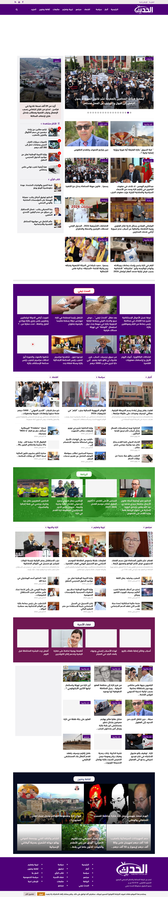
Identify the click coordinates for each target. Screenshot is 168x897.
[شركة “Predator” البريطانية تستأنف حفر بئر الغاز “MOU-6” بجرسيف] (53, 430)
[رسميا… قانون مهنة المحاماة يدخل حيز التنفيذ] (86, 170)
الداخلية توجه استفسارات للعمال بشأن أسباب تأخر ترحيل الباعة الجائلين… (125, 430)
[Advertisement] (84, 34)
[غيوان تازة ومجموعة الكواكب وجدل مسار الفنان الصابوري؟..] (50, 804)
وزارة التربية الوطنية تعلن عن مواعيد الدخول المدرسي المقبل (34, 157)
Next (70, 84)
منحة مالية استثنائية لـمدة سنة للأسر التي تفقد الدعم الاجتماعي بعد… (125, 606)
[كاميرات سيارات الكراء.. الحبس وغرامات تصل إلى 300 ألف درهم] (54, 144)
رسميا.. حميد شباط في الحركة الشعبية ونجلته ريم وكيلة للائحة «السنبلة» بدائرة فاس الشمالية (86, 268)
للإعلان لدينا (143, 1)
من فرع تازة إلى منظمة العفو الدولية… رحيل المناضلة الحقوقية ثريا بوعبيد (108, 688)
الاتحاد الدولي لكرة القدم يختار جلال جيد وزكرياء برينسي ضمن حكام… (126, 444)
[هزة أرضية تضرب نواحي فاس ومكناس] (54, 169)
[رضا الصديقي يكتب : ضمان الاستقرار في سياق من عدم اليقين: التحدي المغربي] (57, 212)
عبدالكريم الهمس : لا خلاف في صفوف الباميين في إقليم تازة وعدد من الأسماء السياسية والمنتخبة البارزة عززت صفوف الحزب (132, 189)
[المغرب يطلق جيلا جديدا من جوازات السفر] (147, 458)
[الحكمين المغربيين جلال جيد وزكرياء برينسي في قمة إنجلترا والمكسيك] (33, 488)
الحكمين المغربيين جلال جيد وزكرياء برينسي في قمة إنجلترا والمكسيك (34, 503)
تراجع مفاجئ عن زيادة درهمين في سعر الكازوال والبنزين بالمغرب (36, 132)
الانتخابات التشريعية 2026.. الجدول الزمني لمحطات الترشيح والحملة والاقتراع (88, 227)
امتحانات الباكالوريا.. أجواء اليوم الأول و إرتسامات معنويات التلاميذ (136, 359)
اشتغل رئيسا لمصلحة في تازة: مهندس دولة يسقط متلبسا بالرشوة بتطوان (69, 320)
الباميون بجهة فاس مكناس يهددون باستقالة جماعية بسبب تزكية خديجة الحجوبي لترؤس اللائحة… (140, 690)
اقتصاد (87, 9)
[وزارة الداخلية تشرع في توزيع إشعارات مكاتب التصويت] (100, 430)
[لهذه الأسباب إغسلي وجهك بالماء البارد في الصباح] (101, 638)
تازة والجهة (148, 124)
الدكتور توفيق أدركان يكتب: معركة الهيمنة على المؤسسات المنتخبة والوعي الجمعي (37, 199)
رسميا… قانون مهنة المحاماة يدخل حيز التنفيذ (86, 186)
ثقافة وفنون (44, 9)
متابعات (56, 9)
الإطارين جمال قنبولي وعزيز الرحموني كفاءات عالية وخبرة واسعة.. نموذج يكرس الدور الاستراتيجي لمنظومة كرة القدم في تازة (68, 506)
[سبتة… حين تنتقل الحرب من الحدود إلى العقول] (139, 708)
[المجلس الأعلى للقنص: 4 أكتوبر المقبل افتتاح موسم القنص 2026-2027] (101, 488)
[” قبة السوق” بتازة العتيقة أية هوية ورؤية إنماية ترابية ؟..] (132, 133)
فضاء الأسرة (58, 877)
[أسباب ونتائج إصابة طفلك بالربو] (135, 638)
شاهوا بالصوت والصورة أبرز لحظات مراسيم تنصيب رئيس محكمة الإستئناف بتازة (35, 359)
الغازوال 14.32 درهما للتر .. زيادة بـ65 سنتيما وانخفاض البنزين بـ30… (31, 443)
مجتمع (78, 9)
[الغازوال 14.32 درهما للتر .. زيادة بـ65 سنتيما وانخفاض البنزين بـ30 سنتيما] (53, 444)
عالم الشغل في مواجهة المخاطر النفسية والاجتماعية (38, 222)
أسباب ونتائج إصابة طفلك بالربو (136, 650)
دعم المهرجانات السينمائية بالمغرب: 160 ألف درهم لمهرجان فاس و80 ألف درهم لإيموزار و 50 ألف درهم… (129, 842)
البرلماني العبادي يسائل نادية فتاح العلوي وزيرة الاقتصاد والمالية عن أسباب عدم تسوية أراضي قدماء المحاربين (132, 228)
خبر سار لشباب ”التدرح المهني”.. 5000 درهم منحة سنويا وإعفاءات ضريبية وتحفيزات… (38, 411)
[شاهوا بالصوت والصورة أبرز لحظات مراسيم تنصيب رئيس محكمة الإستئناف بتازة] (33, 344)
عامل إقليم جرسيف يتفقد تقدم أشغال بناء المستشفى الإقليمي (77, 756)
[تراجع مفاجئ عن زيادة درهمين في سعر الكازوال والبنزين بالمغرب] (54, 132)
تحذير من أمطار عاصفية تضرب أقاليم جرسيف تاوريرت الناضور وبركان (126, 592)
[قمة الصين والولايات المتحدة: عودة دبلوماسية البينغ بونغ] (57, 188)
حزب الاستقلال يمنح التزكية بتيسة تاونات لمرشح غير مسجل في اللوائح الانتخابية (40, 561)
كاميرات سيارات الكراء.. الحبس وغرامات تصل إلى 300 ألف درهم (36, 144)
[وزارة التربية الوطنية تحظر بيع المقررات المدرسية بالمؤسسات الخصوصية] (100, 592)
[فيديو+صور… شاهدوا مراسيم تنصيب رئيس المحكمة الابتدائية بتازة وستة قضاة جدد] (67, 344)
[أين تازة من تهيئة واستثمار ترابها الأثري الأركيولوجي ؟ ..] (77, 674)
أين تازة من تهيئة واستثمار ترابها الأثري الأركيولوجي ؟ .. (77, 686)
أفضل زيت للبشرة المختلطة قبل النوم (34, 652)
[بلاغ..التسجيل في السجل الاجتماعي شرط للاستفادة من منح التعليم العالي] (100, 606)
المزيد (33, 9)
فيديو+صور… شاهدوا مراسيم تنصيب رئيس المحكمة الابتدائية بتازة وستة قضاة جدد (68, 359)
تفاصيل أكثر (29, 894)
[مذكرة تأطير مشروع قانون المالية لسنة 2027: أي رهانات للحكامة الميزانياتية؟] (53, 456)
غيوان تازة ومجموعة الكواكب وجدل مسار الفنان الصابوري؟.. (56, 817)
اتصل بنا (151, 1)
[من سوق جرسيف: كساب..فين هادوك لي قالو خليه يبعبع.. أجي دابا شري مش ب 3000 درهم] (101, 344)
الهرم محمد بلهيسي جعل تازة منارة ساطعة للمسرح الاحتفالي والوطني (121, 817)
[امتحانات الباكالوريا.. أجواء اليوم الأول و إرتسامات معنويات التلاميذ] (135, 344)
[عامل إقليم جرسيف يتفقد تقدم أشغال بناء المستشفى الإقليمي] (77, 742)
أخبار (106, 9)
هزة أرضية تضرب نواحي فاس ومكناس (34, 167)
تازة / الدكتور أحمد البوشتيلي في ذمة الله (31, 579)
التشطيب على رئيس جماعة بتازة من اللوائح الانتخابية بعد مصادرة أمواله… (31, 606)
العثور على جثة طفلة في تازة (77, 719)
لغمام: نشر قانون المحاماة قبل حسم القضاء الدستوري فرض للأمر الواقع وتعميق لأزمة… (132, 561)
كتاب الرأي (103, 124)
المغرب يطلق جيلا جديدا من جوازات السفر (127, 456)
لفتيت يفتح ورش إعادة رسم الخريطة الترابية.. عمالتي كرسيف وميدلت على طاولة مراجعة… (132, 411)
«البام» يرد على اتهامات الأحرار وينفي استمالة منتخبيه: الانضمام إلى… (78, 441)
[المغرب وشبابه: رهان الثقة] (147, 581)
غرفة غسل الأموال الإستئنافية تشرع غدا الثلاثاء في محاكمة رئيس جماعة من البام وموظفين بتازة (136, 322)
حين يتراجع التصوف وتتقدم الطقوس (91, 149)
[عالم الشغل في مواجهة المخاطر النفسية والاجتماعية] (57, 224)
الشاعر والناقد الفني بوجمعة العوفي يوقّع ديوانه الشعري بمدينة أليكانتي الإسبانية (39, 842)
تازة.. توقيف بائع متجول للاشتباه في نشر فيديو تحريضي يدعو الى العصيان (141, 756)
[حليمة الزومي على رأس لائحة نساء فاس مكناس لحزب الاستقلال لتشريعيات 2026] (53, 592)
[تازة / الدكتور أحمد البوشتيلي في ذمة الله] (53, 581)
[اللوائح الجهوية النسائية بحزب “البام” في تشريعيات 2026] (84, 394)
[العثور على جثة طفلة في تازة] (77, 708)
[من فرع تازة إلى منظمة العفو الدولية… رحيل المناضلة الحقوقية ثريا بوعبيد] (108, 674)
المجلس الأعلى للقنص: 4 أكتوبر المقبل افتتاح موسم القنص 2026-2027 (102, 503)
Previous (148, 84)
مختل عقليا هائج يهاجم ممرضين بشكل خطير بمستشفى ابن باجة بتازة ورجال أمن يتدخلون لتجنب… (109, 724)
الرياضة (86, 881)
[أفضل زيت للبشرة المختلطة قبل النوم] (33, 638)
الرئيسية (114, 9)
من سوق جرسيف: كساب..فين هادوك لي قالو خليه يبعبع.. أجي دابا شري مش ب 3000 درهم (102, 359)
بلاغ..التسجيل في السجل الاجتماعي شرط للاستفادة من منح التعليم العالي (77, 606)
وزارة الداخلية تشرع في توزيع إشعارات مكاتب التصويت (80, 429)
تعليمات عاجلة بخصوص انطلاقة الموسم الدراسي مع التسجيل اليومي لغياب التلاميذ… (85, 561)
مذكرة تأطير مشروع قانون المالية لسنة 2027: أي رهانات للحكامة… (31, 454)
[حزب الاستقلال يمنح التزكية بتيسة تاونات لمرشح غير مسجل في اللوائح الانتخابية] (37, 544)
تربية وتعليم (67, 9)
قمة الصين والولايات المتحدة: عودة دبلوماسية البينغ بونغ (36, 186)
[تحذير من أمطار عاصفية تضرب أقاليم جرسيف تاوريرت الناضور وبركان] (147, 592)
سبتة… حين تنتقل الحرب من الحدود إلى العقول (140, 720)
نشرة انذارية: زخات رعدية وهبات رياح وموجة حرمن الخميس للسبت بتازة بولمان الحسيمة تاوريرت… (109, 758)
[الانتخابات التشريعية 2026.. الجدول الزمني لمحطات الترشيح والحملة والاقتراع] (86, 209)
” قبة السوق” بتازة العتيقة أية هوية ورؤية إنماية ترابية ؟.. (133, 151)
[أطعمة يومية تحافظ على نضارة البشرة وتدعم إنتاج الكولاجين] (67, 638)
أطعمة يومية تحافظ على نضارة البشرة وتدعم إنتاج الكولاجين (68, 652)
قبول (41, 894)
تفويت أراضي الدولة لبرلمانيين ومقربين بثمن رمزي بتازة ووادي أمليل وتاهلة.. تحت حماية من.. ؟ (33, 320)
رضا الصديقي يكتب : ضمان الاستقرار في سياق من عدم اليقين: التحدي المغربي (36, 211)
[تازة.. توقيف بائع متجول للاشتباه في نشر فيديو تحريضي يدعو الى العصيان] (139, 742)
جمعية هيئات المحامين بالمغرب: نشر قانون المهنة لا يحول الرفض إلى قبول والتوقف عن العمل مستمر (109, 100)
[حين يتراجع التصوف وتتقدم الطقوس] (86, 133)
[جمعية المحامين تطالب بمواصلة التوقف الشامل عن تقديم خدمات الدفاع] (100, 456)
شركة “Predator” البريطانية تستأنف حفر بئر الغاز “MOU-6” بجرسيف (32, 430)
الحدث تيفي (84, 885)
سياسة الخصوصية (30, 877)
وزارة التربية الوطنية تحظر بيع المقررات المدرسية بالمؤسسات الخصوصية (79, 592)
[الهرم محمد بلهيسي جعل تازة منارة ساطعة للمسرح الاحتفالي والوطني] (117, 804)
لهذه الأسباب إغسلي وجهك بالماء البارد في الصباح (103, 652)
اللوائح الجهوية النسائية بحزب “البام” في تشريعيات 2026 (87, 411)
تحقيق (57, 60)
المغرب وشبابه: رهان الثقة (128, 578)
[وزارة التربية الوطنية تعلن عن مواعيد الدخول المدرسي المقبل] (54, 157)
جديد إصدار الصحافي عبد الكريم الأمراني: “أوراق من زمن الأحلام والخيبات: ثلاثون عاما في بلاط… (87, 842)
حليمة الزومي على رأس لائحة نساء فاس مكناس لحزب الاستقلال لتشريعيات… (31, 592)
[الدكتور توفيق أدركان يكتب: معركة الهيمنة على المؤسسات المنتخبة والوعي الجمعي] (57, 200)
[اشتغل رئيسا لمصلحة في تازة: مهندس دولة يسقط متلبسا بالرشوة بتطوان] (67, 305)
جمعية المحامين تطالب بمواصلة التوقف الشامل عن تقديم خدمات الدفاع (78, 455)
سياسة (99, 9)
